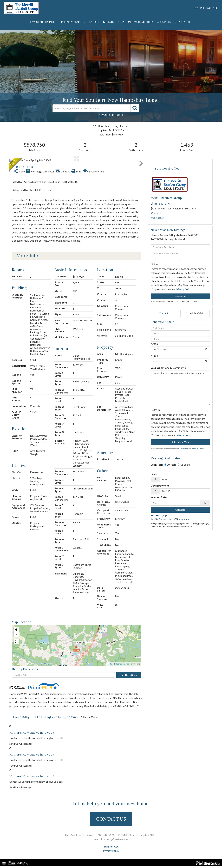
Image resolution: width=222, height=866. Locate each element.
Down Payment (160, 485)
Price (154, 473)
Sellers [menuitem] (107, 22)
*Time (154, 355)
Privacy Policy (183, 289)
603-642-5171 (162, 203)
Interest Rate (159, 497)
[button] (135, 108)
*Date (154, 343)
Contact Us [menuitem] (182, 22)
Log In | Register (205, 7)
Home (15, 717)
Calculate (180, 509)
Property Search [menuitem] (71, 22)
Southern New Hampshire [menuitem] (135, 22)
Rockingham (48, 717)
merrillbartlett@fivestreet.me (111, 839)
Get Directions (128, 675)
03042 (72, 717)
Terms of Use (111, 846)
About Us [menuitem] (163, 22)
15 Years (185, 464)
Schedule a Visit (195, 313)
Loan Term (157, 464)
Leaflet (109, 664)
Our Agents (157, 217)
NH (36, 717)
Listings (26, 717)
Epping (62, 717)
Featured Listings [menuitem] (42, 22)
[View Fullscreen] (16, 641)
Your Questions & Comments (168, 367)
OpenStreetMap (122, 664)
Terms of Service (196, 448)
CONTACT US (111, 819)
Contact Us (157, 213)
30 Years (171, 464)
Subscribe (180, 296)
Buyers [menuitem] (92, 22)
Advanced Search (110, 115)
